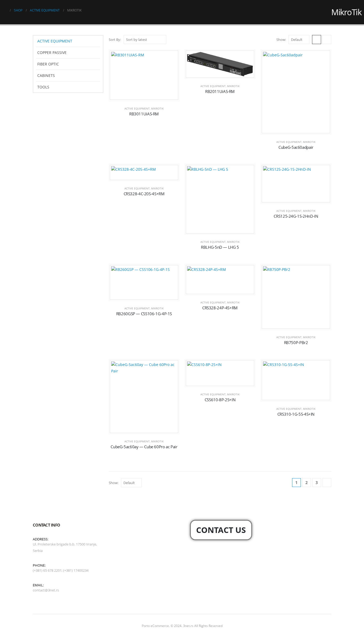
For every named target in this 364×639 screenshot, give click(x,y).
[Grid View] (316, 39)
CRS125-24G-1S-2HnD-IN (296, 216)
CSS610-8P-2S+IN (220, 399)
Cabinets (46, 75)
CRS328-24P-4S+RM (220, 307)
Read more (148, 95)
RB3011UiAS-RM (144, 113)
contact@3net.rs (46, 590)
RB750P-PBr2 (296, 342)
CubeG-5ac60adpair (295, 147)
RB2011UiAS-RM (220, 91)
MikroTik (157, 108)
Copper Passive (52, 52)
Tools (43, 86)
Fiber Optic (48, 64)
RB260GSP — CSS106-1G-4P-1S (144, 313)
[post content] (144, 75)
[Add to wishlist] (171, 58)
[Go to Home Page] (4, 10)
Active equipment (137, 108)
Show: (281, 39)
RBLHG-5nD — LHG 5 (220, 247)
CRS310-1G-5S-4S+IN (295, 414)
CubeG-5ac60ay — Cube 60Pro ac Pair (144, 446)
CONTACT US (221, 529)
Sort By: (115, 39)
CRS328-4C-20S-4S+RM (144, 193)
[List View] (326, 39)
